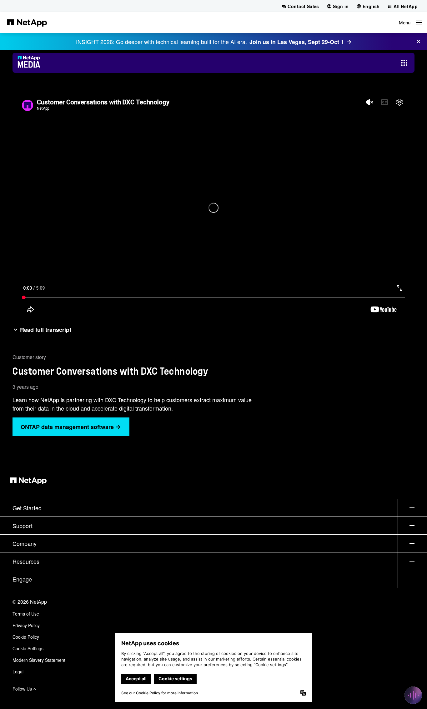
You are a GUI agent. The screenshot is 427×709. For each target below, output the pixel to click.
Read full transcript (45, 330)
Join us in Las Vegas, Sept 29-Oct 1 (296, 42)
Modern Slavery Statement (39, 660)
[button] (410, 22)
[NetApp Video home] (31, 63)
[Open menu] (404, 63)
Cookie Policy (26, 637)
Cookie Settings (28, 648)
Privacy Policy (26, 625)
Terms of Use (26, 614)
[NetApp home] (27, 22)
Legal (18, 671)
